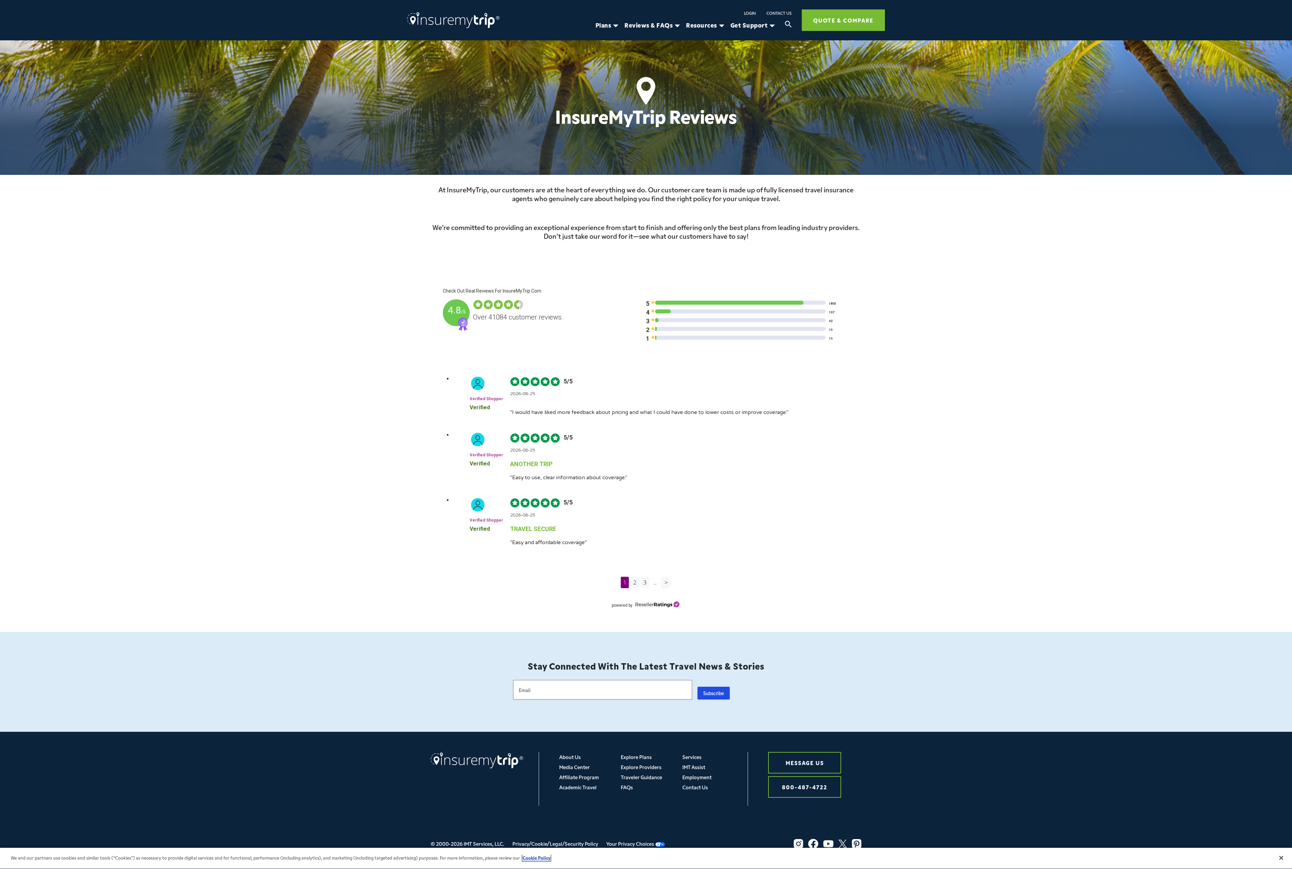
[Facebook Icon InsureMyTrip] (813, 844)
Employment (697, 777)
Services (692, 756)
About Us (570, 756)
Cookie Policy (536, 858)
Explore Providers (641, 766)
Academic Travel (578, 787)
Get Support (749, 25)
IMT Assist (693, 766)
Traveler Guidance (641, 777)
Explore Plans (636, 756)
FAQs (627, 787)
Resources (701, 25)
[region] (646, 858)
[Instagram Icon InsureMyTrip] (798, 843)
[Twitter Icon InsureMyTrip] (842, 843)
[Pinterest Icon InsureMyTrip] (856, 843)
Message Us (805, 762)
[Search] (788, 25)
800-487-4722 (804, 787)
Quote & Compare (843, 20)
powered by (622, 605)
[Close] (1281, 858)
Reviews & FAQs (648, 25)
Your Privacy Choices (630, 843)
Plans (603, 25)
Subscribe (713, 693)
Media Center (574, 766)
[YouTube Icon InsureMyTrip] (828, 843)
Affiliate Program (579, 777)
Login (750, 13)
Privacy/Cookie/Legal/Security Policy (555, 843)
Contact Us (779, 13)
